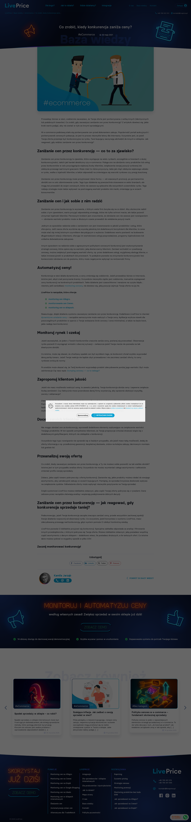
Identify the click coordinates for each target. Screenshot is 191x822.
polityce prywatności (117, 408)
